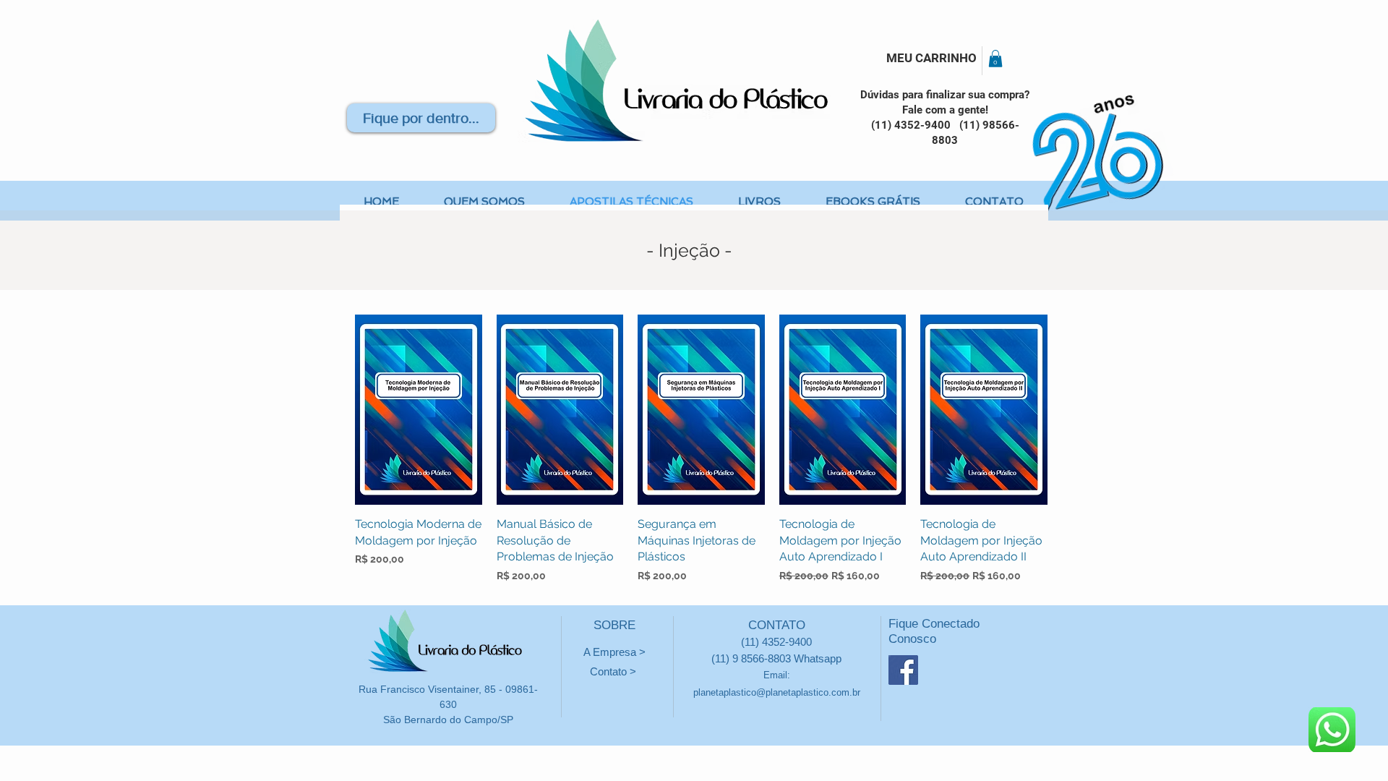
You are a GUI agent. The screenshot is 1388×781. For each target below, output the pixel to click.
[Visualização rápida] (418, 410)
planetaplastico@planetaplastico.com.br (776, 692)
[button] (995, 58)
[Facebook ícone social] (903, 670)
